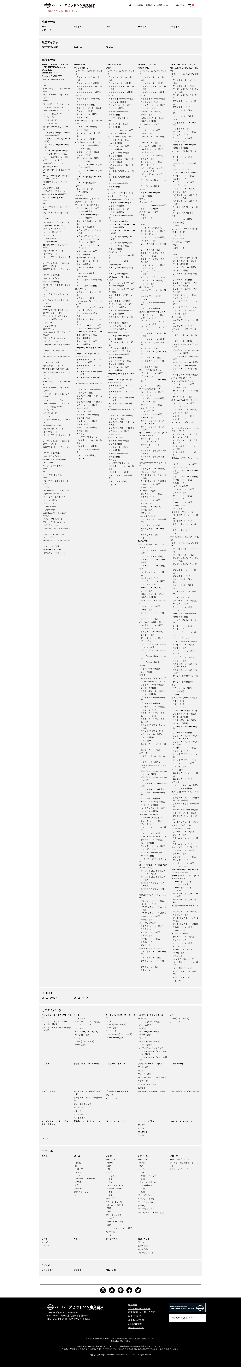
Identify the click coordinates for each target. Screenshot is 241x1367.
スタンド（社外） (148, 284)
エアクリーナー (50, 123)
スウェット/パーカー (116, 1185)
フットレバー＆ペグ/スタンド (56, 110)
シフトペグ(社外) (84, 218)
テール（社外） (83, 117)
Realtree (78, 47)
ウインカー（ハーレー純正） (89, 108)
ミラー (46, 98)
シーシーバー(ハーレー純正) (121, 130)
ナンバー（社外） (148, 408)
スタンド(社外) (83, 254)
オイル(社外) (114, 450)
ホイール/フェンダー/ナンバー (88, 331)
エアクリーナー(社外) (86, 298)
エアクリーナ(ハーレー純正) (185, 785)
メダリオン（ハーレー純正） (153, 315)
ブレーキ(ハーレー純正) (119, 335)
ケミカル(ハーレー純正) (119, 441)
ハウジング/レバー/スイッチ (150, 1048)
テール (77, 1038)
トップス (110, 1172)
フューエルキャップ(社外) (120, 301)
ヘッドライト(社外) (83, 1025)
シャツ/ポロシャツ (115, 1188)
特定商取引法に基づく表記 (141, 1312)
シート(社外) (114, 127)
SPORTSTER (79, 64)
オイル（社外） (83, 424)
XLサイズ (142, 26)
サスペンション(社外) (86, 273)
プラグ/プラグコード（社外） (90, 402)
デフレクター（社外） (182, 107)
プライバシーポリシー (139, 1308)
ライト (46, 85)
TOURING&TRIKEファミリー (183, 64)
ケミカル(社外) (115, 444)
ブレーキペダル (145, 1074)
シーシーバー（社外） (86, 139)
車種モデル (49, 59)
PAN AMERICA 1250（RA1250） (56, 369)
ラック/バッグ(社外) (150, 208)
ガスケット (81, 434)
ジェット (78, 1270)
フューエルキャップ (82, 1104)
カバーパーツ (79, 1107)
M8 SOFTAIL (143, 68)
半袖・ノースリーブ (149, 1176)
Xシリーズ (110, 1232)
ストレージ (81, 458)
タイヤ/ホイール (50, 166)
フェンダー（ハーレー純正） (153, 398)
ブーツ (45, 1239)
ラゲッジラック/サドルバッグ (56, 104)
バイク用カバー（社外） (87, 446)
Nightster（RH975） (51, 282)
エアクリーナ (49, 510)
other (143, 224)
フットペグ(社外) (84, 211)
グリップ (142, 1038)
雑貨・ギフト (144, 1239)
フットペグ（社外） (149, 234)
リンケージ (143, 1081)
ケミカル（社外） (84, 418)
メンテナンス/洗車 (51, 188)
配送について (135, 1316)
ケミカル (142, 1125)
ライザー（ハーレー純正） (88, 152)
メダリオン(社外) (116, 313)
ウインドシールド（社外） (88, 83)
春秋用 (110, 1162)
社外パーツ (49, 117)
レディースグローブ (179, 1169)
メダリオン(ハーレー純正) (55, 154)
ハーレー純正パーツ (53, 114)
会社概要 (132, 1304)
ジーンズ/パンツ (113, 1198)
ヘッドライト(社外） (118, 102)
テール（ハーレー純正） (87, 114)
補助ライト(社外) (148, 121)
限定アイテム (50, 42)
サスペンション (113, 1098)
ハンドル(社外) (115, 143)
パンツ (78, 1185)
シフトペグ (143, 1070)
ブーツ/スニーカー (146, 1209)
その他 (141, 1135)
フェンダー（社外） (149, 401)
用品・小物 (111, 1270)
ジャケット (111, 1159)
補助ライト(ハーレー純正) (152, 118)
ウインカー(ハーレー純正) (120, 105)
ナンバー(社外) (83, 344)
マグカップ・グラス (147, 1253)
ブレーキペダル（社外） (151, 250)
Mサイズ (77, 26)
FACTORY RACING (50, 47)
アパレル (47, 1151)
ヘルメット (49, 1265)
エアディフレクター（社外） (89, 92)
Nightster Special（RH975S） (55, 194)
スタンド (142, 1088)
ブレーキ (110, 1095)
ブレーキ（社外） (148, 376)
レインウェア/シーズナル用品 (119, 1228)
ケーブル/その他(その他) (119, 177)
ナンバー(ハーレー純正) (87, 341)
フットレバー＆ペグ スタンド (152, 228)
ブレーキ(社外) (83, 264)
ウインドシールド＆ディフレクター (56, 1016)
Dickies (109, 47)
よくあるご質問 (136, 1320)
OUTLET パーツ (81, 998)
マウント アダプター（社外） (154, 277)
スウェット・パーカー (85, 1178)
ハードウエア (79, 1118)
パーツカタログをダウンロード (182, 1318)
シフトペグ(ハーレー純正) (88, 214)
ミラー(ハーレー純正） (183, 688)
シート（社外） (83, 130)
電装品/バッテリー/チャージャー (88, 1121)
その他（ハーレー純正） (87, 405)
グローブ (79, 1169)
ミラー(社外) (82, 192)
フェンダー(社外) (116, 364)
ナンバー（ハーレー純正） (152, 405)
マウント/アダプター (147, 1084)
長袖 (111, 1182)
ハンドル (142, 1018)
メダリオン (79, 1111)
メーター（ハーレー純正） (152, 414)
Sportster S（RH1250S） (53, 76)
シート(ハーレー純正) (118, 124)
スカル (45, 1156)
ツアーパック (179, 235)
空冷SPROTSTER (81, 68)
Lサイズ (109, 26)
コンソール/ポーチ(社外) (184, 116)
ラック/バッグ (145, 202)
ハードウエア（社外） (150, 367)
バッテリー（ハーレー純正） (89, 389)
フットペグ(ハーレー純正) (88, 208)
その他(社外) (114, 457)
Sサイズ (45, 26)
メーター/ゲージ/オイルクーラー (184, 1091)
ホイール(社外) (83, 338)
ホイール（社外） (148, 395)
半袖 (111, 1179)
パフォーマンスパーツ (53, 160)
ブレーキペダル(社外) (86, 227)
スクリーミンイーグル (53, 107)
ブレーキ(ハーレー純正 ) (87, 261)
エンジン (145, 221)
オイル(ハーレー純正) (118, 447)
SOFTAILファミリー (147, 64)
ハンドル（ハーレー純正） (88, 145)
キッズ (77, 1195)
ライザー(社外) (115, 149)
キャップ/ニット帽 (114, 1202)
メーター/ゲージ (146, 411)
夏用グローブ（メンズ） (180, 1159)
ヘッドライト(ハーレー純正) (121, 99)
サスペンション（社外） (151, 385)
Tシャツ (78, 1175)
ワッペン (142, 1242)
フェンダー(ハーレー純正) (120, 361)
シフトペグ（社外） (149, 240)
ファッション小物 (113, 1215)
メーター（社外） (148, 417)
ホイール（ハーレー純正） (152, 392)
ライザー (142, 1028)
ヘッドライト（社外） (86, 105)
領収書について (136, 1327)
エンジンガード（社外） (87, 286)
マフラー (47, 101)
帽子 (77, 1166)
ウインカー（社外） (85, 111)
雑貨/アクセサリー (82, 1192)
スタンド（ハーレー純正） (152, 280)
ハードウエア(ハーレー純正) (56, 157)
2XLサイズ (174, 26)
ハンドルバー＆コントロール (55, 94)
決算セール (49, 21)
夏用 (109, 1166)
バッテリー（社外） (85, 393)
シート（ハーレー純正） (87, 126)
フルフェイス (47, 1270)
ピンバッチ (143, 1246)
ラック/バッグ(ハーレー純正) (153, 205)
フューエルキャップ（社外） (153, 339)
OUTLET (47, 993)
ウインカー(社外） (117, 108)
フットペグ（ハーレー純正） (153, 231)
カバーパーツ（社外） (150, 348)
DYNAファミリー (113, 64)
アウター (79, 1182)
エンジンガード (50, 120)
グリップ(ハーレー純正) (119, 153)
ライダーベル (112, 1239)
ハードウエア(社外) (117, 329)
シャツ (78, 1172)
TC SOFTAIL (143, 541)
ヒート (109, 1235)
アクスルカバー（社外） (151, 357)
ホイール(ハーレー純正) (87, 335)
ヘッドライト (79, 1018)
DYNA (108, 68)
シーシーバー (112, 1031)
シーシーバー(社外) (117, 133)
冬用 (109, 1169)
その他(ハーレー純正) (118, 453)
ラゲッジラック (179, 238)
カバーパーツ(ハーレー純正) (56, 150)
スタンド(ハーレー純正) (87, 251)
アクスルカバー (80, 1114)
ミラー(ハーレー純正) (86, 189)
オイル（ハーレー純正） (87, 421)
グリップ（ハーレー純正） (88, 158)
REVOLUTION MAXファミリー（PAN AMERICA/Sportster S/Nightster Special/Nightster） (55, 68)
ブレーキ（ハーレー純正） (152, 373)
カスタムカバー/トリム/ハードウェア (88, 1092)
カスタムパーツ (51, 1010)
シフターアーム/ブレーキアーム (152, 1077)
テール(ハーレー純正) (118, 111)
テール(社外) (114, 115)
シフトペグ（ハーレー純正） (153, 237)
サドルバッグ (179, 232)
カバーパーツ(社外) (117, 307)
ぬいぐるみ (143, 1249)
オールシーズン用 (115, 1205)
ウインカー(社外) (82, 1035)
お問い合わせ (135, 1323)
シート (109, 1021)
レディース (46, 30)
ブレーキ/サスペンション (54, 163)
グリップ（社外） (84, 161)
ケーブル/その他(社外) (86, 182)
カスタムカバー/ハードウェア (152, 312)
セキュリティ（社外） (86, 455)
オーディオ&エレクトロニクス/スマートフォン (55, 1122)
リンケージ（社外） (149, 268)
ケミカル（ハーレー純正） (88, 415)
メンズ (77, 1159)
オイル (141, 1128)
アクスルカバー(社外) (118, 323)
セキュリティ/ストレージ (54, 191)
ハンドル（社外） (84, 148)
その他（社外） (83, 408)
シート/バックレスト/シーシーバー (120, 1016)
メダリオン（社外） (149, 318)
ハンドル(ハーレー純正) (119, 140)
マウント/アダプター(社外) (88, 236)
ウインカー (79, 1028)
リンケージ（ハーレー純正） (153, 265)
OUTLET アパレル (50, 998)
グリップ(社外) (115, 156)
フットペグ (143, 1067)
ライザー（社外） (84, 155)
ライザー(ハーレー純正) (119, 146)
